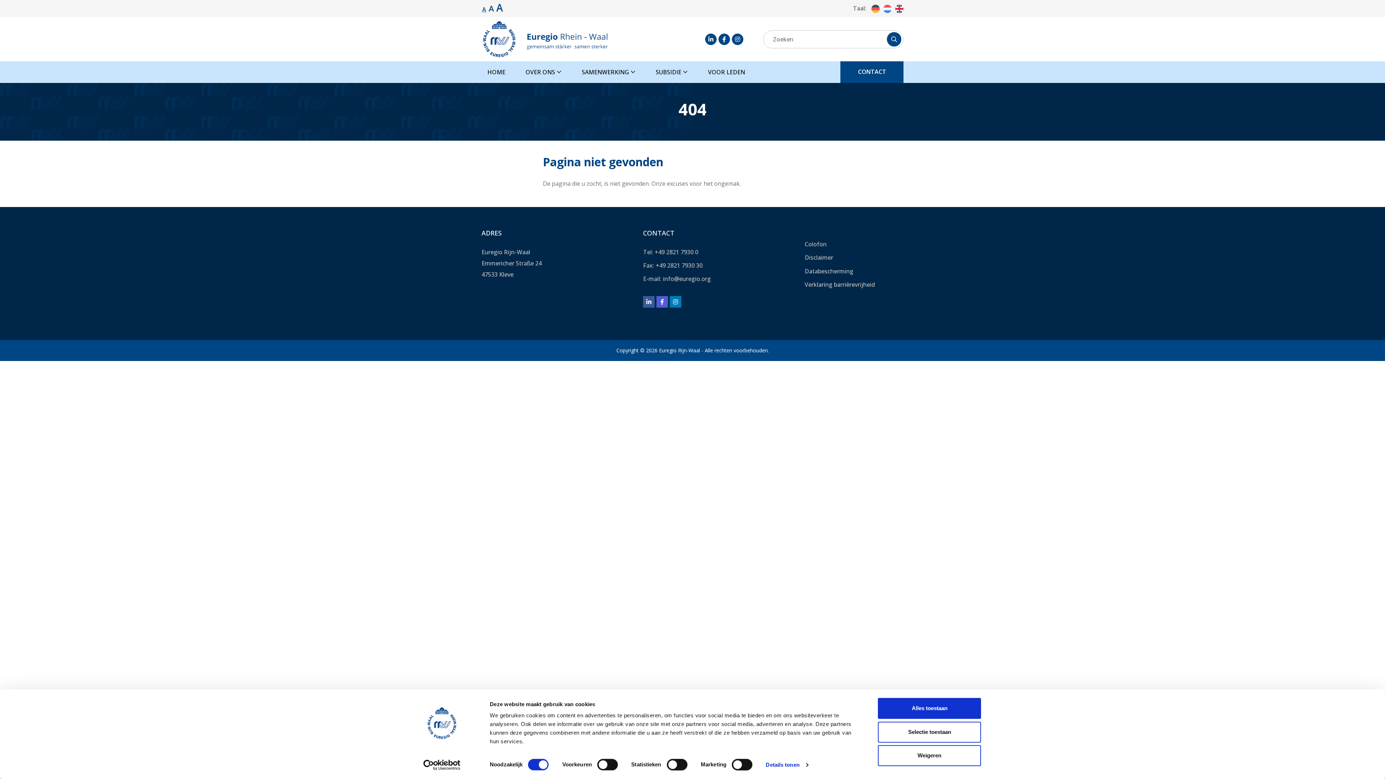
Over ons (541, 72)
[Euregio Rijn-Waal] (545, 39)
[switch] (607, 764)
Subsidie (669, 72)
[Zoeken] (894, 39)
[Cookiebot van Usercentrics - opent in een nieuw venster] (442, 765)
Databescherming (829, 271)
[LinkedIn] (711, 39)
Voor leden (726, 72)
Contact (872, 72)
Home (496, 72)
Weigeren (929, 755)
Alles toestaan (929, 708)
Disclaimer (819, 257)
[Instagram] (737, 39)
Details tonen (782, 765)
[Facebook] (724, 39)
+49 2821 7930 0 (676, 252)
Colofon (816, 244)
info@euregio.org (687, 279)
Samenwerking (606, 72)
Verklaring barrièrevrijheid (840, 285)
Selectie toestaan (929, 732)
